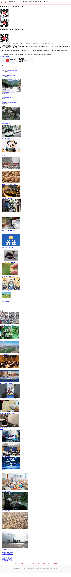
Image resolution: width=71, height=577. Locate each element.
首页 (0, 17)
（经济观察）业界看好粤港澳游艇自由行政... (7, 552)
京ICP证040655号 (25, 568)
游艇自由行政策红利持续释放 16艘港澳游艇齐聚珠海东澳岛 (9, 70)
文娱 (36, 1)
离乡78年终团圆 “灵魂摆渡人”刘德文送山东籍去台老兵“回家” (8, 383)
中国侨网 (30, 1)
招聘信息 (49, 563)
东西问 (19, 1)
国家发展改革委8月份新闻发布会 (6, 456)
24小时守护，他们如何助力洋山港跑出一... (7, 558)
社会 (23, 1)
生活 (47, 1)
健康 (44, 1)
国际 (21, 1)
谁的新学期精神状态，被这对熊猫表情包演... (7, 554)
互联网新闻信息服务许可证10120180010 (35, 569)
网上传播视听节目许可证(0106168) (19, 568)
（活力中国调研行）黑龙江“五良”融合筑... (7, 559)
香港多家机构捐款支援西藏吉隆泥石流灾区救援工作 (8, 92)
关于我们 (16, 563)
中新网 (2, 43)
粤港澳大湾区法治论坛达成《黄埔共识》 (7, 97)
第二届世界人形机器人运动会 (5, 469)
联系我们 (27, 563)
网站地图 (55, 563)
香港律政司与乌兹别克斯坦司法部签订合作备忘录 (8, 75)
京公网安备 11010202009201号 (31, 568)
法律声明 (44, 563)
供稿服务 (38, 563)
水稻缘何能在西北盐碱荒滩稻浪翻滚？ (5, 354)
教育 (40, 1)
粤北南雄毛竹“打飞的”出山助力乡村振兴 (7, 557)
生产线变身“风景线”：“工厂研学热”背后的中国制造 (7, 325)
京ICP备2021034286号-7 (38, 568)
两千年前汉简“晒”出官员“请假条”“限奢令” (5, 427)
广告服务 (32, 563)
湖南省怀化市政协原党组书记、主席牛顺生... (7, 560)
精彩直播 (1, 429)
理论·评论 (26, 1)
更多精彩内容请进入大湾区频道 (4, 56)
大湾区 (33, 1)
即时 (10, 1)
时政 (12, 1)
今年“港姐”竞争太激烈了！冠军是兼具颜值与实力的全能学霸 (8, 398)
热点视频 (1, 310)
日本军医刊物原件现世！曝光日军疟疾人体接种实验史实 (7, 413)
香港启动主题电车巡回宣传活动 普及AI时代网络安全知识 (9, 102)
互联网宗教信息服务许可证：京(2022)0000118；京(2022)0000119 (49, 568)
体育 (38, 1)
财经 (14, 1)
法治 (42, 1)
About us (21, 563)
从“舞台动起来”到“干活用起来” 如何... (7, 553)
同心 (16, 1)
